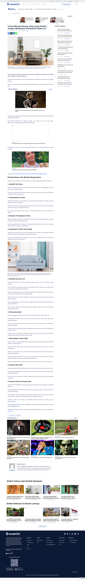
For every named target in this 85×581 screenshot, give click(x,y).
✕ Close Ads (82, 578)
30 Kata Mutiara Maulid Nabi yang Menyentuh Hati (64, 54)
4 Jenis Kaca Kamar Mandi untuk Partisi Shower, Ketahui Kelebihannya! (33, 497)
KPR (37, 542)
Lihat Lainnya (42, 526)
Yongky (68, 522)
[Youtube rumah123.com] (72, 534)
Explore (61, 1)
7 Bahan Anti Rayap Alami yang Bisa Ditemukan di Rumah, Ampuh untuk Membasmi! (15, 497)
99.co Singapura (62, 542)
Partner (28, 544)
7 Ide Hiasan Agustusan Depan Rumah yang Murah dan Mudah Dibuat (33, 520)
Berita (65, 1)
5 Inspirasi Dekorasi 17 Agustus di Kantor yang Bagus (69, 520)
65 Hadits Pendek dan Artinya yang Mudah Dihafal (65, 65)
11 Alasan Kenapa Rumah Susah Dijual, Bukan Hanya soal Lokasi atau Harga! (51, 497)
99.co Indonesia (61, 540)
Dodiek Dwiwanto (25, 30)
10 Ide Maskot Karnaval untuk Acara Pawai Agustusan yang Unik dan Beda (65, 71)
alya (65, 68)
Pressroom (28, 548)
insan (65, 74)
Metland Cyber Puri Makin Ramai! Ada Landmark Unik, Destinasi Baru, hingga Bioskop (64, 42)
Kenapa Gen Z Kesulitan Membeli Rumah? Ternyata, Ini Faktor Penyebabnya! (64, 59)
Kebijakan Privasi (49, 540)
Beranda (9, 13)
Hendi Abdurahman (52, 522)
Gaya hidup (54, 9)
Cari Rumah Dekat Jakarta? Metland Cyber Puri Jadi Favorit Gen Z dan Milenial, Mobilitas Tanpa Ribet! (65, 30)
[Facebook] (9, 33)
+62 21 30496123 (73, 542)
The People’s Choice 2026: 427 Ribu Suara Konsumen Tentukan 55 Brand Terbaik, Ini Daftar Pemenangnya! (65, 83)
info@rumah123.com (73, 540)
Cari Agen (52, 1)
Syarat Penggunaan (49, 542)
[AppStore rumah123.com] (10, 569)
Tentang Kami (29, 540)
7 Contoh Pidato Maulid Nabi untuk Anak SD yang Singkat (65, 48)
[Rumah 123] (13, 4)
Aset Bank (57, 1)
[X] (11, 33)
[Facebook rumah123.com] (65, 534)
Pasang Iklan (66, 4)
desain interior (12, 415)
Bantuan (76, 1)
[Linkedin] (14, 33)
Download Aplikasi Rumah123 (14, 1)
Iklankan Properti (40, 540)
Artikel (12, 13)
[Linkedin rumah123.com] (75, 534)
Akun (77, 4)
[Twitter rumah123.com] (67, 534)
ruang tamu (18, 415)
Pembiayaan (48, 9)
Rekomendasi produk (40, 9)
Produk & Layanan (30, 542)
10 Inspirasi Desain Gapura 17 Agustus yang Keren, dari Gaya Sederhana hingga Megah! (51, 520)
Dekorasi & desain (28, 9)
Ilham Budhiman (67, 32)
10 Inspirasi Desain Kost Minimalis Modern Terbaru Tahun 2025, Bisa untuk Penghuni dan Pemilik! (68, 497)
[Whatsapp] (16, 33)
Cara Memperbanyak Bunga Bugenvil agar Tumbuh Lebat (63, 77)
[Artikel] (12, 9)
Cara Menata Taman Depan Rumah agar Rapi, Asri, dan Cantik (14, 520)
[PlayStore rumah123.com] (19, 569)
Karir (27, 546)
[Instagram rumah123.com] (70, 534)
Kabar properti (21, 9)
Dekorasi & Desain (16, 13)
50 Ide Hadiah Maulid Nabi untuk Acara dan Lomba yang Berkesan (64, 36)
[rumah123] (13, 534)
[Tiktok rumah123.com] (78, 534)
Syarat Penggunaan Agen (50, 544)
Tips (34, 9)
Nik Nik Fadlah (66, 50)
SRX (60, 544)
